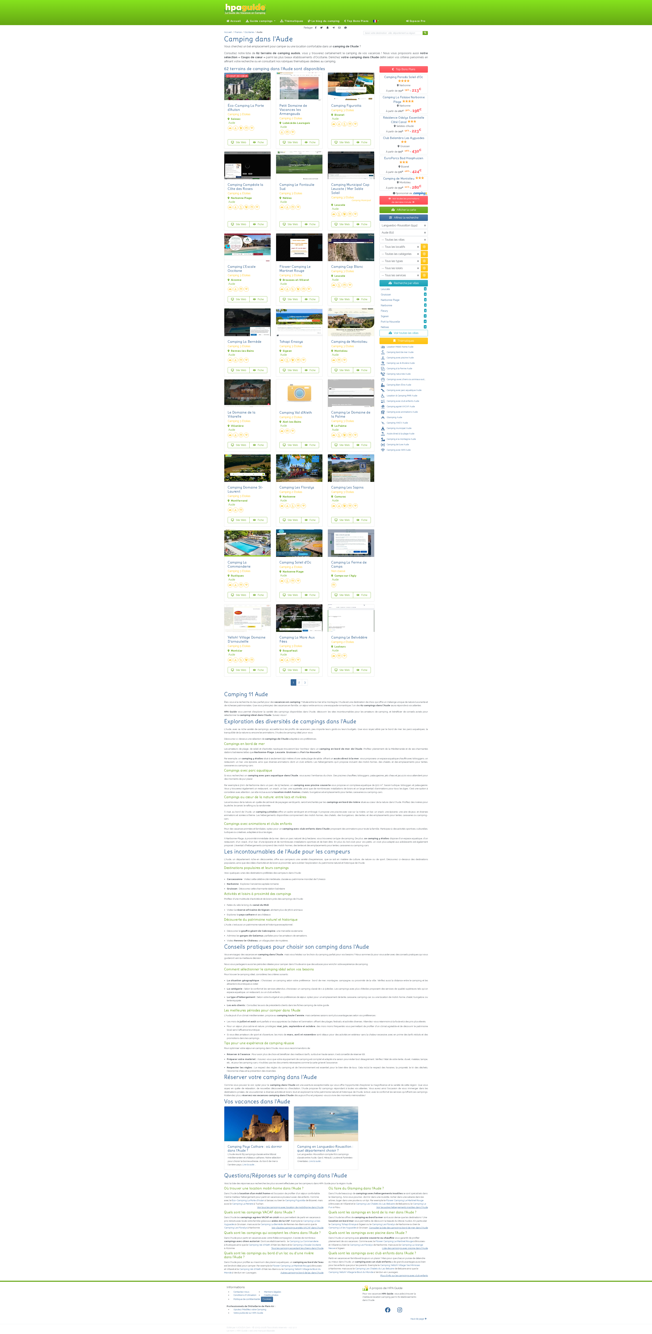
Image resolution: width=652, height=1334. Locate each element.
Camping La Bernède (244, 341)
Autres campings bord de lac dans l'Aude (301, 1272)
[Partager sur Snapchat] (327, 27)
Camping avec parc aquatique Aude (403, 390)
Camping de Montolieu (349, 341)
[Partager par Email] (339, 27)
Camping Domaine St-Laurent (245, 489)
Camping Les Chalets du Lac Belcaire (375, 1203)
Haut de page (417, 1319)
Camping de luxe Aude (397, 444)
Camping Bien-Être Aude (398, 384)
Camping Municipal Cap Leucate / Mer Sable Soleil (350, 188)
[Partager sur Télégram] (333, 27)
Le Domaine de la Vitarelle (242, 414)
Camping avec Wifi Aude (398, 450)
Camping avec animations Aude (402, 412)
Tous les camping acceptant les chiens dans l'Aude (297, 1248)
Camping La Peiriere (242, 1203)
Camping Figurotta (346, 105)
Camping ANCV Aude (397, 422)
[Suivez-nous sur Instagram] (400, 1310)
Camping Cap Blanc (347, 266)
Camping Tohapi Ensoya (344, 1224)
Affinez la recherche (405, 217)
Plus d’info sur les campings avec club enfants (404, 1275)
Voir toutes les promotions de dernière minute (405, 200)
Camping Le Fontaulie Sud (296, 186)
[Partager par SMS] (345, 27)
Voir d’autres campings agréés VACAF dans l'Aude (297, 1227)
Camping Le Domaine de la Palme (350, 414)
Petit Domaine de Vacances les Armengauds (293, 109)
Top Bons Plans (357, 21)
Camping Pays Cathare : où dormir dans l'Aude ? (255, 1148)
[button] (376, 21)
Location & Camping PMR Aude (401, 395)
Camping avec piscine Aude (400, 357)
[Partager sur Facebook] (315, 27)
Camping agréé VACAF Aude (398, 406)
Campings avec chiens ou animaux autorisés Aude (411, 379)
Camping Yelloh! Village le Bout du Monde (351, 1272)
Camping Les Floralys (296, 487)
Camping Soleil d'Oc (295, 562)
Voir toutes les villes (406, 333)
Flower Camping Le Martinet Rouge (295, 268)
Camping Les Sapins (347, 487)
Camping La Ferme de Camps (349, 564)
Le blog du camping (325, 21)
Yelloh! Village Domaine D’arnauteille (247, 639)
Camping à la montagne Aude (401, 439)
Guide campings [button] (261, 21)
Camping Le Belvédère (349, 637)
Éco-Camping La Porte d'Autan (246, 107)
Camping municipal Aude (398, 428)
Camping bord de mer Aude (399, 352)
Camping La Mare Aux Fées (297, 639)
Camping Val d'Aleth (295, 412)
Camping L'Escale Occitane (242, 268)
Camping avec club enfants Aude (402, 401)
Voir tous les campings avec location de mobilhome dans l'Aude (290, 1207)
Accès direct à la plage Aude (400, 433)
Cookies (266, 1299)
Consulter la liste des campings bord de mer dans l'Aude (398, 1227)
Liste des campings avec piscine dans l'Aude (405, 1248)
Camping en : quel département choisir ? (325, 1148)
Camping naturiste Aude (398, 374)
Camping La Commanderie (239, 564)
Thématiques (293, 21)
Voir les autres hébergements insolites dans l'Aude (402, 1207)
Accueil (235, 21)
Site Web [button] (240, 142)
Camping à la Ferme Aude (399, 368)
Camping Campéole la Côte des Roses (245, 186)
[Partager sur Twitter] (321, 27)
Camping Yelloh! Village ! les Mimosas (400, 1265)
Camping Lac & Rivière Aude (400, 363)
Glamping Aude (394, 417)
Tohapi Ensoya (291, 341)
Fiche (260, 142)
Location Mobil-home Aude (399, 346)
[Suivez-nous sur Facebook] (388, 1310)
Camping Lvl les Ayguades (343, 1227)
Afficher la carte (406, 209)
